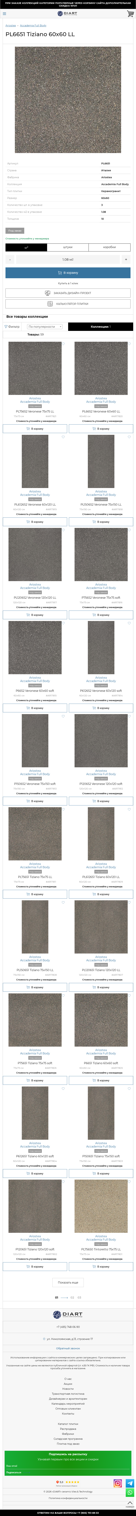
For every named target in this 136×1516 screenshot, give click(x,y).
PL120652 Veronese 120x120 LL (35, 597)
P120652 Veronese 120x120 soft (101, 784)
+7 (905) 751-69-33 (88, 1512)
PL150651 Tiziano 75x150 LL (35, 970)
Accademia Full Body (33, 25)
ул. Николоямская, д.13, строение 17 (70, 1339)
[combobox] (45, 326)
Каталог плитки (68, 1424)
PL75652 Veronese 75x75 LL (35, 411)
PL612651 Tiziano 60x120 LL (101, 877)
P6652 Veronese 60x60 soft (35, 690)
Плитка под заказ (68, 1443)
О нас (68, 1379)
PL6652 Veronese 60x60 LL (101, 411)
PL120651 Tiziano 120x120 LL (101, 970)
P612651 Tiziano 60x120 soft (35, 1156)
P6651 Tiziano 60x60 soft (101, 1063)
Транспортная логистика (68, 1393)
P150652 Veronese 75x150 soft (35, 784)
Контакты (68, 1413)
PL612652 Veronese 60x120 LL (35, 504)
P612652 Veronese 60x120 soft (101, 690)
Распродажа (68, 1429)
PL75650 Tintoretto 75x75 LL (101, 1249)
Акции (68, 1383)
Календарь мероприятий (68, 1403)
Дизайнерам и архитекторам (68, 1398)
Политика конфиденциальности (68, 1498)
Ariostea (10, 25)
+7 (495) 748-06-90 (68, 1327)
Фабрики (68, 1433)
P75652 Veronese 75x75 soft (101, 597)
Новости (68, 1388)
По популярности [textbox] (42, 326)
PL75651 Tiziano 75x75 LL (35, 877)
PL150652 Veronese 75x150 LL (101, 504)
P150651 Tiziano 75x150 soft (101, 1156)
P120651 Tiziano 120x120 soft (35, 1249)
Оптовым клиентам (68, 1408)
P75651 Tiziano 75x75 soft (35, 1063)
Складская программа (68, 1438)
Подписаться (13, 1472)
